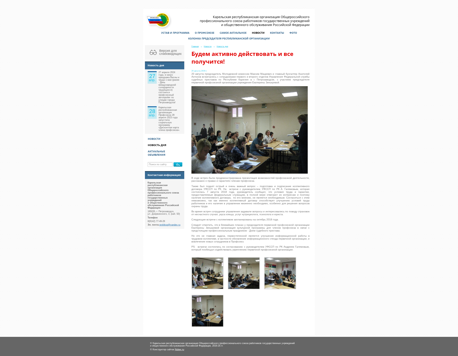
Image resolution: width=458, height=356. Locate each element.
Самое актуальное (233, 32)
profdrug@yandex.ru (169, 225)
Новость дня (157, 145)
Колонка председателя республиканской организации (229, 38)
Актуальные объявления (156, 153)
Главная (195, 46)
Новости (258, 32)
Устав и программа (175, 32)
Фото (293, 32)
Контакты (277, 32)
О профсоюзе (204, 32)
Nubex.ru (179, 349)
